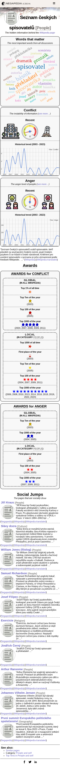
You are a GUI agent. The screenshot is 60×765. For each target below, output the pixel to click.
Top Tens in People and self (19, 755)
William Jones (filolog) (16, 549)
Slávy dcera (8, 526)
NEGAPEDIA (18, 3)
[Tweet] (30, 764)
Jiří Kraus (7, 502)
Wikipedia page (47, 33)
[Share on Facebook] (24, 764)
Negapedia (6, 521)
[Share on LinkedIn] (35, 764)
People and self (24, 753)
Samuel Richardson (14, 573)
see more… (44, 113)
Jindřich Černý (11, 645)
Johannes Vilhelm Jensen (18, 692)
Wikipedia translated (47, 260)
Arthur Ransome (12, 669)
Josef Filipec (9, 596)
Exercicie (7, 620)
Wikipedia (30, 260)
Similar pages (13, 750)
